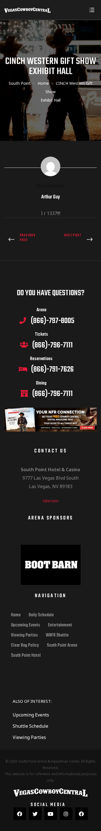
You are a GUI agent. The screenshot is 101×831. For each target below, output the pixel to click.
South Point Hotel (26, 655)
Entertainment (60, 625)
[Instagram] (66, 813)
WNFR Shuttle (57, 635)
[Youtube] (50, 813)
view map (51, 501)
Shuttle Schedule (30, 726)
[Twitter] (35, 813)
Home (16, 615)
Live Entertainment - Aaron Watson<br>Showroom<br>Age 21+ (26, 239)
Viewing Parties (24, 635)
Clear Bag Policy (25, 645)
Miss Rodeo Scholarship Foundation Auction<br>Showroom (75, 239)
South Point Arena (62, 645)
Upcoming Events (25, 625)
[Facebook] (19, 813)
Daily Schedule (41, 615)
